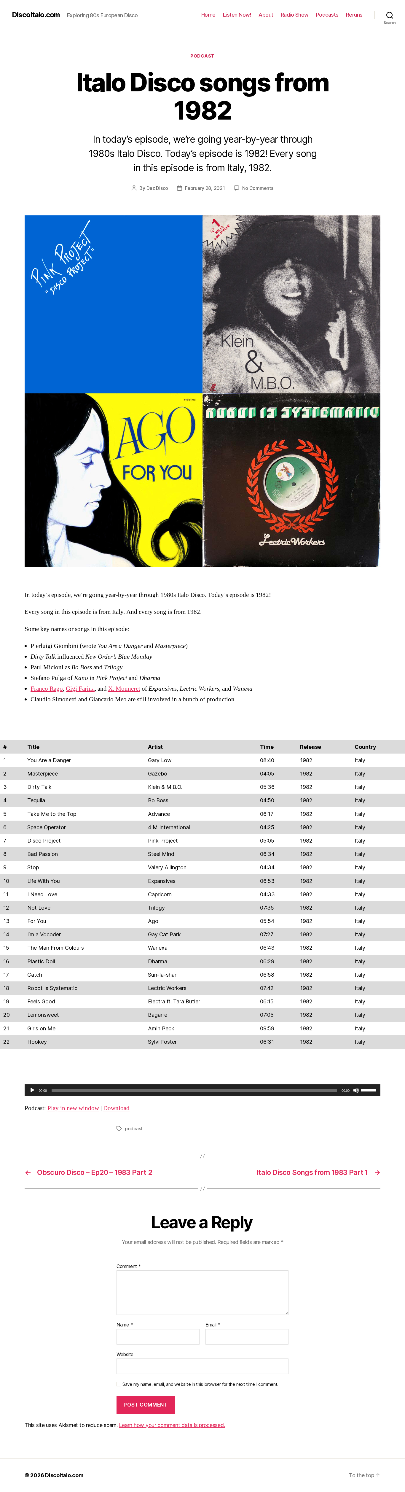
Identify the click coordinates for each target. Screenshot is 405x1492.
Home (208, 15)
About (266, 15)
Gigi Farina (80, 689)
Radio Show (295, 15)
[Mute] (356, 1090)
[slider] (369, 1089)
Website (125, 1354)
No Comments (257, 188)
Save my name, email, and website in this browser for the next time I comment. (200, 1384)
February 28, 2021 (205, 188)
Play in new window (73, 1108)
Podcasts (327, 15)
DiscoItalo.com (36, 14)
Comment (129, 1266)
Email (212, 1325)
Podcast (202, 56)
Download (116, 1108)
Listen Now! (237, 15)
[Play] (32, 1090)
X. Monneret (124, 689)
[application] (202, 1090)
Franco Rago (47, 689)
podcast (134, 1129)
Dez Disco (157, 188)
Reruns (354, 15)
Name (125, 1325)
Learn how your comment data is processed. (172, 1425)
